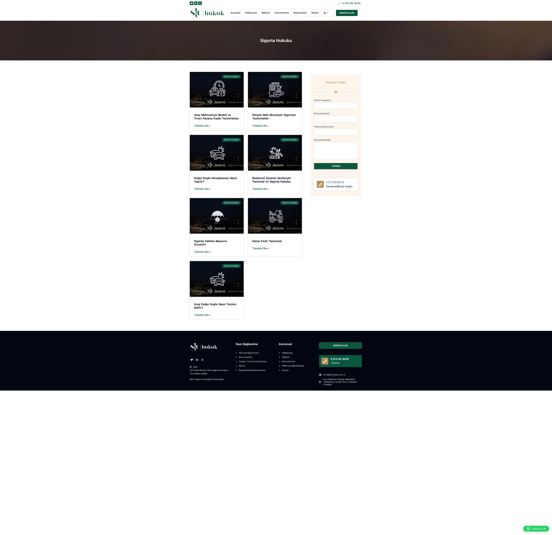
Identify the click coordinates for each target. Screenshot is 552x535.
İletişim (315, 13)
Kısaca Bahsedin (322, 140)
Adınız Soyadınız (322, 100)
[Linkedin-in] (196, 3)
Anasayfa (235, 13)
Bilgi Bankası (300, 13)
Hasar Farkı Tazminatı (267, 241)
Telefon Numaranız (324, 127)
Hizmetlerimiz (282, 13)
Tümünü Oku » (202, 125)
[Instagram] (200, 3)
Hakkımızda (251, 13)
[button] (536, 529)
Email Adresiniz (322, 113)
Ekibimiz (266, 13)
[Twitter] (191, 3)
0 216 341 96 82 (340, 359)
